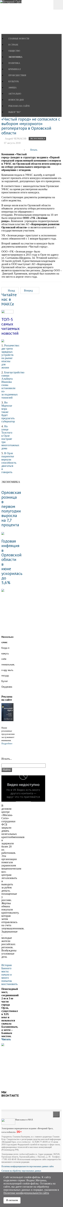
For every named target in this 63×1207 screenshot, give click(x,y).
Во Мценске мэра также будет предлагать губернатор (8, 412)
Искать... (6, 758)
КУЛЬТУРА (13, 81)
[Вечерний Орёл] (11, 1)
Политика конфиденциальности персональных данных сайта (27, 1166)
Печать (33, 150)
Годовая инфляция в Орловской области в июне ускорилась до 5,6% (11, 561)
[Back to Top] (56, 1114)
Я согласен (12, 1200)
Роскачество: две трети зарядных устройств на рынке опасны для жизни (10, 356)
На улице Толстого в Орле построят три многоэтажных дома (10, 437)
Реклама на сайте (19, 106)
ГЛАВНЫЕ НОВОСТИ (18, 38)
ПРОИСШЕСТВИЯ (17, 75)
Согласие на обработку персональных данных (21, 1171)
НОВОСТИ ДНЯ (16, 100)
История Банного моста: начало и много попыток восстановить (9, 975)
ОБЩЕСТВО (14, 51)
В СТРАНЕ (13, 45)
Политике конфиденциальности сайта (26, 1192)
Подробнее (6, 743)
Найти (6, 769)
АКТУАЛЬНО (14, 94)
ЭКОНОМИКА (15, 57)
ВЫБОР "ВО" (14, 112)
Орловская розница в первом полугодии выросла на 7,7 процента (11, 508)
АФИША (12, 87)
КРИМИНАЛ (14, 69)
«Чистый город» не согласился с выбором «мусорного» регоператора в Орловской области (30, 126)
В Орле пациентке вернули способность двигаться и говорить (8, 463)
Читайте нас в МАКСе (9, 299)
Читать (6, 1039)
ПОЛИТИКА (14, 63)
